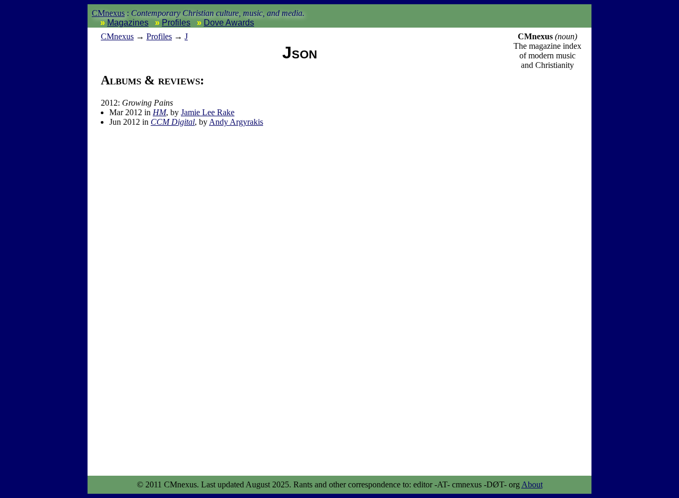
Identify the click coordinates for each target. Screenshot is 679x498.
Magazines (128, 22)
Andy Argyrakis (236, 121)
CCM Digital (173, 121)
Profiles (176, 22)
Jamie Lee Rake (207, 112)
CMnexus (108, 13)
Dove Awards (229, 22)
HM (159, 112)
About (532, 484)
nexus (117, 36)
